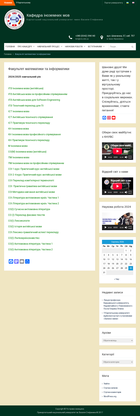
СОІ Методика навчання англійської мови (31, 191)
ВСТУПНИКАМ (95, 46)
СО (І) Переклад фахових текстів (26, 214)
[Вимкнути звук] (126, 157)
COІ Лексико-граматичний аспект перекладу (33, 232)
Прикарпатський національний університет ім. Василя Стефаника (66, 412)
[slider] (116, 227)
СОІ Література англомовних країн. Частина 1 (33, 197)
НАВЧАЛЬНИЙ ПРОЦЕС (48, 46)
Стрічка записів (111, 388)
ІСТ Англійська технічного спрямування (30, 117)
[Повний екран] (130, 157)
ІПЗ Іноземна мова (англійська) (25, 88)
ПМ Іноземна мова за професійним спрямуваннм (36, 163)
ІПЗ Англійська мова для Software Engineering (34, 99)
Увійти (107, 384)
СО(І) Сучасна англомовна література (29, 209)
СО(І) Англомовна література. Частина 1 (30, 243)
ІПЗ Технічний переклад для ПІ (25, 105)
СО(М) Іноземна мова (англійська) (27, 151)
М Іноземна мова (17, 145)
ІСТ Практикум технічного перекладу (29, 122)
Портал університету (113, 3)
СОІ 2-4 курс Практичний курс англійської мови (35, 174)
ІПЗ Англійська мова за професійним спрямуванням (37, 94)
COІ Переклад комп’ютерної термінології (31, 180)
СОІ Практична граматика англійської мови (32, 186)
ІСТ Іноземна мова (18, 111)
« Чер (116, 279)
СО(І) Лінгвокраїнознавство (23, 238)
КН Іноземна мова (18, 128)
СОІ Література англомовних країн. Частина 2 (33, 203)
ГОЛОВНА (10, 46)
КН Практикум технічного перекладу (29, 140)
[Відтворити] (105, 157)
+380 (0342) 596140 (85, 36)
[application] (117, 151)
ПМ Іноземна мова (18, 157)
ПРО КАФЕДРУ (25, 46)
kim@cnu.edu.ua (82, 39)
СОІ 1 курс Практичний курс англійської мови (33, 168)
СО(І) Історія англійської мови (25, 226)
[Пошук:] (122, 46)
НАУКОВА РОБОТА (74, 46)
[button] (117, 221)
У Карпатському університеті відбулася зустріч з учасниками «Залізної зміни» (118, 316)
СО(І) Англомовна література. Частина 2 (30, 249)
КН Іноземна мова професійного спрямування (34, 134)
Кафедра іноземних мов (48, 15)
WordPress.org (110, 396)
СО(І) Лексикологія (19, 220)
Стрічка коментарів (112, 392)
